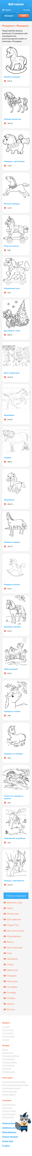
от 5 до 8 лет (8, 1033)
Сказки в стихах (9, 1062)
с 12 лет (5, 1039)
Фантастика (7, 1052)
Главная (8, 10)
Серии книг (7, 1141)
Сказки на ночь (9, 1111)
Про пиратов (8, 1117)
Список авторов (10, 1136)
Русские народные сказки (14, 1081)
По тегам (26, 10)
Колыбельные (8, 1071)
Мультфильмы (9, 1132)
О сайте (6, 1145)
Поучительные (9, 1114)
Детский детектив (10, 1056)
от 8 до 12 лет (8, 1036)
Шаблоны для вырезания (14, 1127)
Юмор (5, 1049)
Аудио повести (9, 1094)
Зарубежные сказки (11, 1088)
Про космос (7, 1107)
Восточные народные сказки (15, 1085)
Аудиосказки (8, 1123)
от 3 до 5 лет (8, 1030)
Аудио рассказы (9, 1091)
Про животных (8, 1104)
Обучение (6, 1068)
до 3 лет (6, 1027)
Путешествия (8, 1065)
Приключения (8, 1059)
